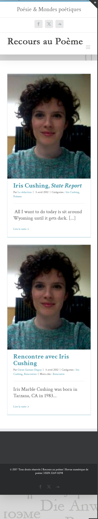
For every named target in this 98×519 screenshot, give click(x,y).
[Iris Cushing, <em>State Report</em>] (49, 126)
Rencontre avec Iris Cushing (42, 290)
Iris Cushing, (47, 185)
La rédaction (25, 192)
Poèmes (56, 136)
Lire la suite (19, 229)
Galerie (56, 119)
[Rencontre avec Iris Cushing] (49, 297)
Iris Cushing (44, 136)
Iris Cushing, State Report (42, 119)
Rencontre (58, 374)
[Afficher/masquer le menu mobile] (88, 47)
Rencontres (56, 307)
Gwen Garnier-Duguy (30, 370)
